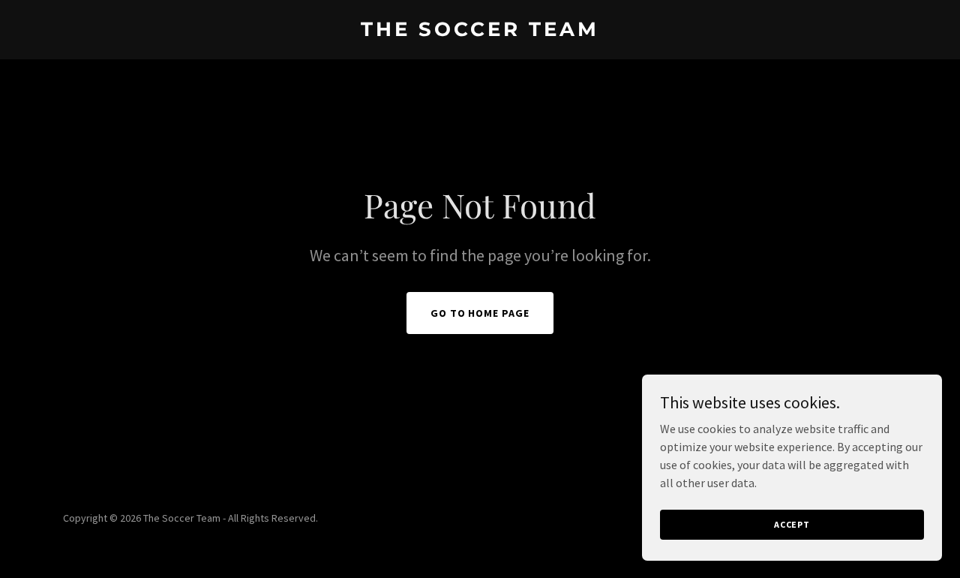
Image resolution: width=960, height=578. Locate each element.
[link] (480, 31)
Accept (792, 524)
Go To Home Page (480, 313)
